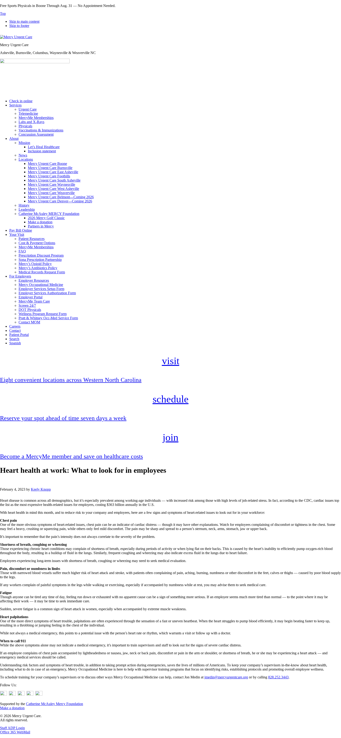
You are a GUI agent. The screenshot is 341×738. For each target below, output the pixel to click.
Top (3, 14)
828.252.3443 (278, 677)
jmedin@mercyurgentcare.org (226, 677)
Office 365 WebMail (15, 732)
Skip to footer (19, 26)
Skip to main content (24, 21)
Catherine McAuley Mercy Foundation (54, 704)
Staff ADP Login (12, 728)
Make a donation (12, 708)
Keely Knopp (41, 489)
